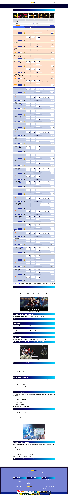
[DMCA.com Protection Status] (29, 486)
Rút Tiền (29, 483)
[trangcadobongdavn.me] (34, 2)
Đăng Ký (29, 479)
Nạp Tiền (29, 482)
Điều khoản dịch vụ (18, 481)
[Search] (54, 2)
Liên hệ (29, 484)
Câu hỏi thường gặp (18, 486)
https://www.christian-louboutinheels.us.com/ (18, 463)
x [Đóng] (18, 490)
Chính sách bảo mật (18, 482)
